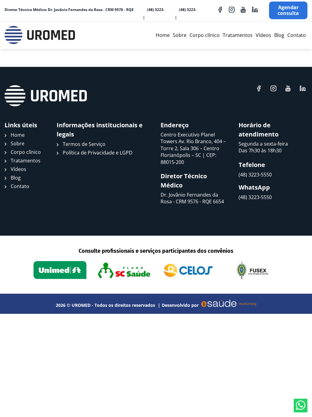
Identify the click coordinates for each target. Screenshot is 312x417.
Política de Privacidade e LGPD (98, 152)
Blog (279, 35)
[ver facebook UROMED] (220, 9)
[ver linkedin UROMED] (254, 9)
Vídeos (263, 35)
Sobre (179, 35)
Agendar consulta (288, 10)
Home (163, 35)
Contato (296, 35)
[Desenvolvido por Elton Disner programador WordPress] (46, 96)
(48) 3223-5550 (156, 17)
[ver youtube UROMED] (243, 9)
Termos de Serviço (84, 144)
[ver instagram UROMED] (231, 9)
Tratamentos (238, 35)
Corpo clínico (205, 35)
